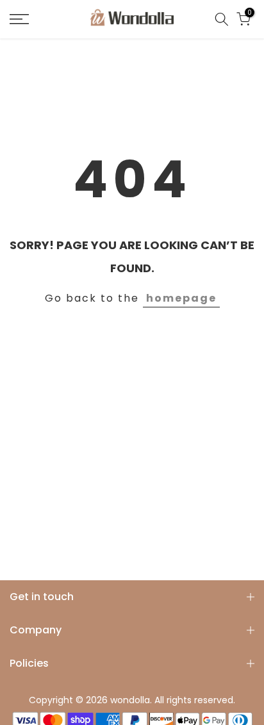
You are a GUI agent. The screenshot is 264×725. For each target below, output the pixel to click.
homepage (181, 298)
